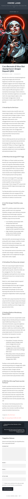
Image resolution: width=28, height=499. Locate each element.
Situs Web (5, 476)
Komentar (5, 446)
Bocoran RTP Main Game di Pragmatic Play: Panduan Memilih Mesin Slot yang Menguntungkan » (14, 431)
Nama (4, 462)
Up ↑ (20, 496)
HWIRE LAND (14, 3)
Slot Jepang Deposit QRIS (10, 418)
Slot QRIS (19, 418)
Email (4, 469)
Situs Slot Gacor (11, 414)
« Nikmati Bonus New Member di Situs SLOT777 (12, 425)
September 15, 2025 (7, 74)
